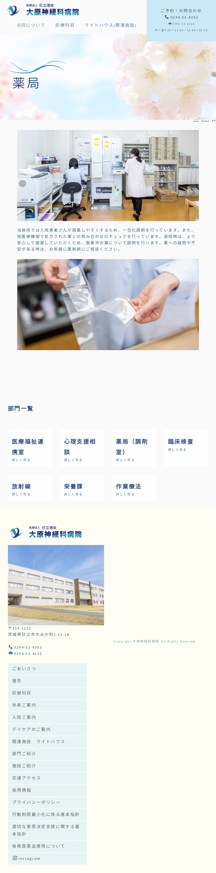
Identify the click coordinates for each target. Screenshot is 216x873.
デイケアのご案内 (31, 729)
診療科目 (65, 25)
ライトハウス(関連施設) (110, 25)
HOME (196, 121)
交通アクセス (26, 778)
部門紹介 (205, 121)
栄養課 (73, 487)
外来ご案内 (24, 705)
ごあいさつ (24, 669)
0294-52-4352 (28, 647)
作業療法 (129, 487)
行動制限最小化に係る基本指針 (46, 814)
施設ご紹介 (24, 766)
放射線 (21, 487)
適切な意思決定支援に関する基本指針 (46, 830)
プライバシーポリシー (36, 802)
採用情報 (22, 790)
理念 (17, 681)
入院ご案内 (24, 717)
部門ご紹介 (24, 754)
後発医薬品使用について (38, 846)
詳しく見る (21, 460)
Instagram (29, 858)
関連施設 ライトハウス (38, 741)
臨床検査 (181, 442)
